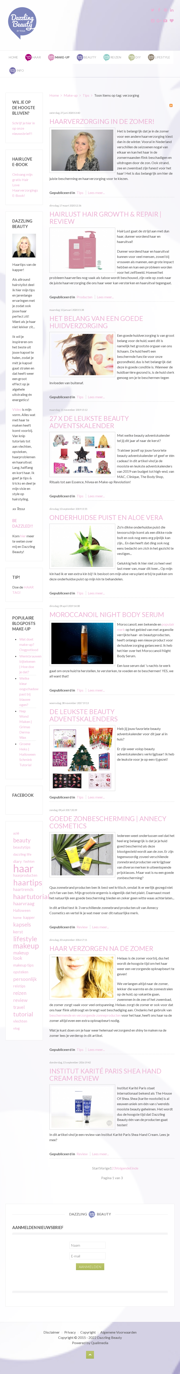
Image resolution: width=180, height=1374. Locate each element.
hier (23, 536)
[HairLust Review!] (82, 250)
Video (16, 409)
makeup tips (23, 965)
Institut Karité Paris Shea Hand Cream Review (105, 1074)
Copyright (88, 1332)
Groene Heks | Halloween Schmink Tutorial (27, 754)
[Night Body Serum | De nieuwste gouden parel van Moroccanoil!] (82, 643)
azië (16, 833)
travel (19, 1007)
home (17, 918)
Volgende (123, 1168)
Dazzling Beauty (109, 1337)
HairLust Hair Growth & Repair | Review (105, 217)
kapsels (22, 924)
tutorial (23, 1014)
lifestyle (25, 938)
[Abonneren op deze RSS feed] (171, 105)
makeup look (21, 955)
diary (17, 861)
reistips (19, 986)
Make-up (71, 95)
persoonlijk (25, 979)
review (20, 1000)
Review (82, 927)
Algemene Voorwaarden (118, 1332)
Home (13, 57)
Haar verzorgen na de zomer (101, 948)
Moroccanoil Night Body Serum (106, 614)
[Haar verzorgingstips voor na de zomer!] (82, 977)
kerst (18, 931)
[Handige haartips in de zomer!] (82, 150)
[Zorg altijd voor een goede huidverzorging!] (82, 354)
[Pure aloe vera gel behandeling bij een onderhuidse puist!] (82, 546)
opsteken (20, 972)
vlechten (20, 1021)
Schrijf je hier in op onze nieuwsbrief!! (23, 128)
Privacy (70, 1332)
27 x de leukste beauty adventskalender (89, 421)
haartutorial (31, 896)
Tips (86, 95)
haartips (27, 882)
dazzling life (22, 854)
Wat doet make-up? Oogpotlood (28, 644)
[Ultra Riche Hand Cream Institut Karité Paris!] (82, 1106)
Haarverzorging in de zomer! (102, 121)
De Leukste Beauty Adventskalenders (83, 715)
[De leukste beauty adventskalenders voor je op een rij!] (82, 757)
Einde (134, 1168)
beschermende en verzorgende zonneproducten (85, 1015)
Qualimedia (99, 1343)
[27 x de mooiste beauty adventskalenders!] (82, 454)
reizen (19, 993)
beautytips (22, 847)
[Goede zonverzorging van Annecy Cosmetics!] (82, 854)
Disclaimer (51, 1332)
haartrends (23, 889)
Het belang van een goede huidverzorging (96, 321)
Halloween (22, 910)
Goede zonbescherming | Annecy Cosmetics (107, 822)
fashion (28, 861)
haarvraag (23, 903)
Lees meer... (96, 192)
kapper (29, 917)
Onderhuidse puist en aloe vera (106, 517)
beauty (22, 840)
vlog (16, 1028)
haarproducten (25, 875)
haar (23, 868)
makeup (26, 945)
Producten (84, 297)
